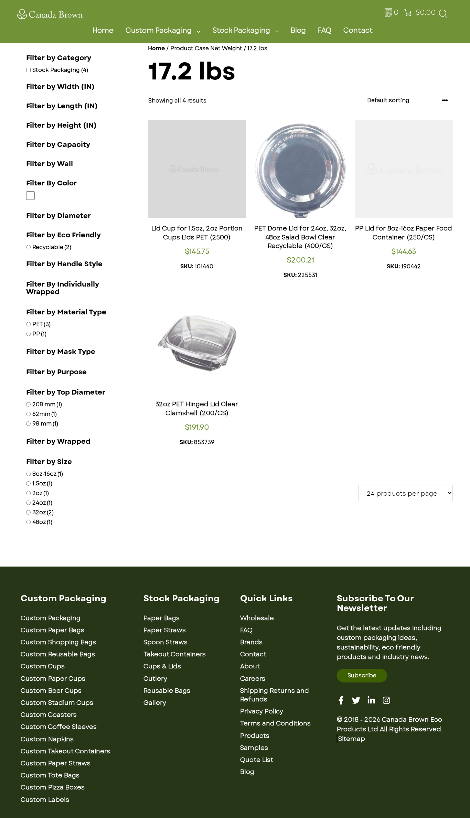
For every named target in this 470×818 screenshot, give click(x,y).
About (250, 666)
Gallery (154, 702)
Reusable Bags (166, 690)
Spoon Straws (165, 642)
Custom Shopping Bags (58, 642)
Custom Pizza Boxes (53, 787)
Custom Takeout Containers (65, 751)
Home (103, 30)
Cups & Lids (162, 666)
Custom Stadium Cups (57, 702)
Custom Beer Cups (51, 690)
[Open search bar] (443, 16)
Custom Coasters (49, 714)
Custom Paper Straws (55, 763)
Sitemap (351, 738)
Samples (254, 747)
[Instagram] (386, 700)
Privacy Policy (261, 711)
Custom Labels (45, 799)
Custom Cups (43, 666)
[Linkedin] (371, 700)
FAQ (324, 30)
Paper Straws (164, 630)
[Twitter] (356, 700)
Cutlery (155, 678)
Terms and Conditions (275, 723)
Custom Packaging (159, 30)
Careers (252, 678)
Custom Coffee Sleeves (59, 726)
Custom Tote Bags (50, 775)
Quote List (256, 759)
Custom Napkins (47, 739)
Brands (251, 642)
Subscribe (362, 675)
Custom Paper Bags (52, 630)
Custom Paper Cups (53, 678)
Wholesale (257, 618)
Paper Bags (161, 618)
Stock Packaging (241, 30)
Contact (358, 30)
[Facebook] (341, 700)
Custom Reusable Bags (58, 654)
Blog (298, 30)
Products (254, 735)
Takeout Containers (174, 654)
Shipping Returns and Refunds (274, 695)
